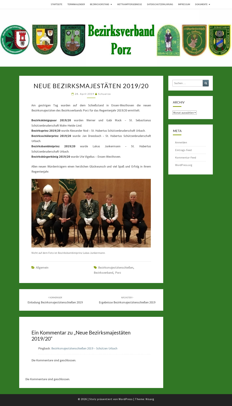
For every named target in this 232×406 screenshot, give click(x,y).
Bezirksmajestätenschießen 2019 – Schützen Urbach (84, 348)
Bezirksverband (103, 273)
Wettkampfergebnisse (129, 4)
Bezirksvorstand (99, 4)
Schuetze (104, 93)
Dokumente (201, 4)
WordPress (126, 399)
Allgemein (42, 267)
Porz (118, 273)
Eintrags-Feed (183, 150)
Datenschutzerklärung (160, 4)
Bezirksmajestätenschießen (115, 267)
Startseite (56, 4)
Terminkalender (76, 4)
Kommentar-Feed (185, 157)
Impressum (184, 4)
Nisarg (150, 399)
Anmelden (181, 142)
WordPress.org (183, 165)
